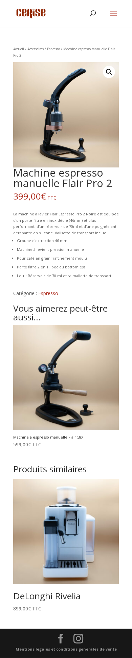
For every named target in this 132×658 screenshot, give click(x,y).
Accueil (18, 49)
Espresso (53, 49)
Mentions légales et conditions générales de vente (66, 649)
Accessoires (35, 49)
